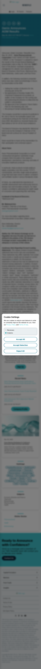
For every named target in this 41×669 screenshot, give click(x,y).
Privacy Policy (11, 325)
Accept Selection (20, 345)
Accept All (20, 339)
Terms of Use (23, 325)
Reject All (20, 351)
